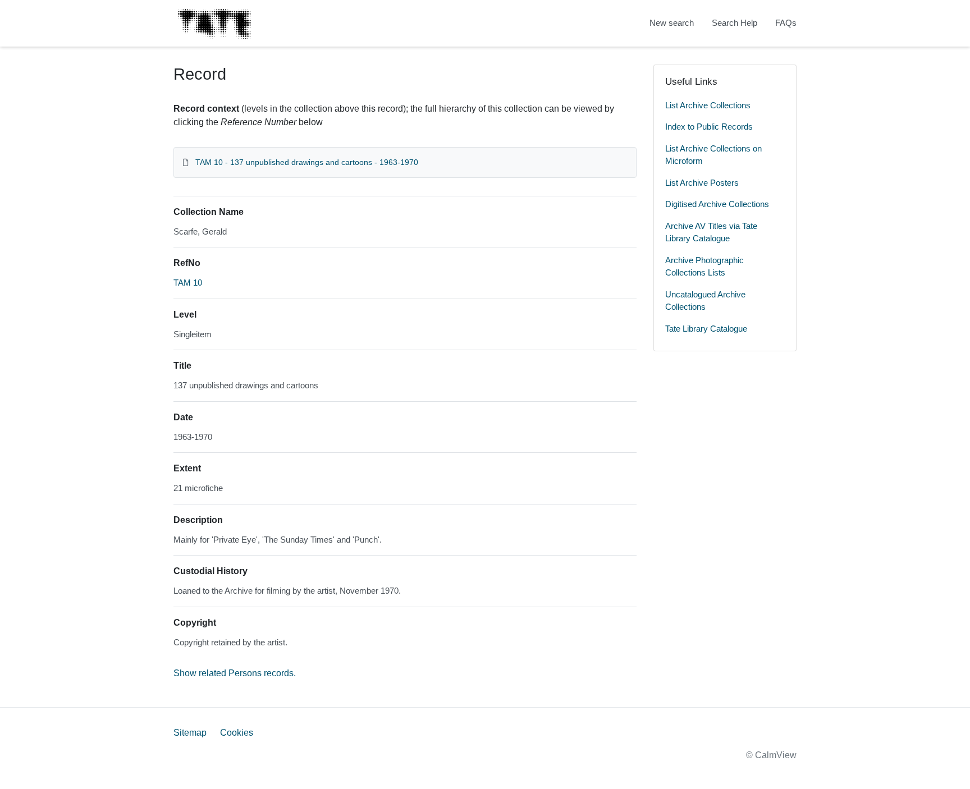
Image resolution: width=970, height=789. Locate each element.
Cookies (236, 732)
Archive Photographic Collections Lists (704, 266)
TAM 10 (187, 282)
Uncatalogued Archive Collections (705, 301)
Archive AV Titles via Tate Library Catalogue (711, 232)
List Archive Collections (708, 105)
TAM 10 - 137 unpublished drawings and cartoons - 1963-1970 (306, 162)
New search (671, 22)
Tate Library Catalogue (706, 328)
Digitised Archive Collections (717, 204)
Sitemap (190, 732)
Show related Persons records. (234, 673)
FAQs (786, 22)
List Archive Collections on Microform (713, 155)
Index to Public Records (709, 126)
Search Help (734, 22)
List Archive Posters (702, 182)
